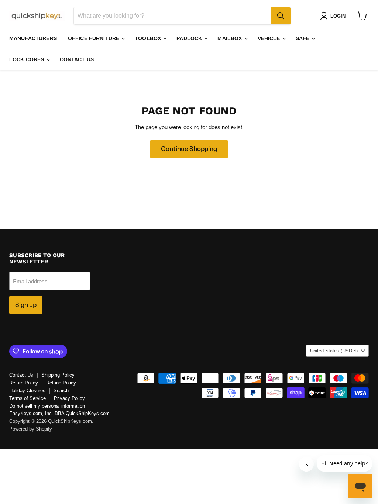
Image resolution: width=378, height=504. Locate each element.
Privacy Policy (69, 398)
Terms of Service (27, 398)
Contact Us (77, 59)
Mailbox (230, 38)
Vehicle (270, 38)
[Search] (281, 15)
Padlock (189, 38)
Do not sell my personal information (47, 406)
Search (61, 390)
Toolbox (148, 38)
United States (334, 350)
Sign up (26, 304)
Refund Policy (61, 383)
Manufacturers (33, 38)
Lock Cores (27, 59)
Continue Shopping (189, 148)
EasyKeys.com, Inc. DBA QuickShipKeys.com (59, 413)
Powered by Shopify (30, 429)
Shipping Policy (58, 375)
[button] (334, 15)
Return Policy (23, 383)
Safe (303, 38)
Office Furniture (94, 38)
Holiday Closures (27, 390)
